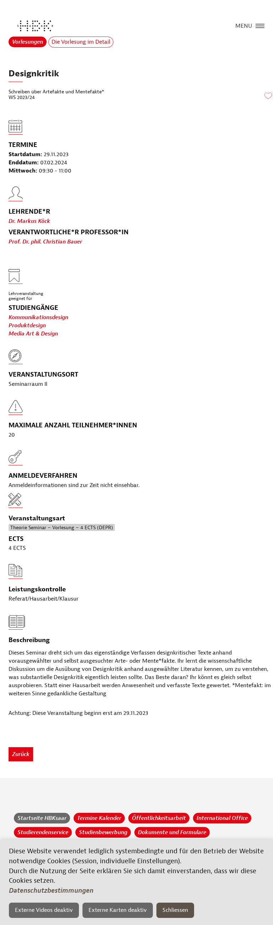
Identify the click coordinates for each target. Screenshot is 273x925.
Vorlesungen (27, 41)
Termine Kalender (99, 818)
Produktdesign (27, 325)
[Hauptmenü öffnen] (260, 25)
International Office (222, 818)
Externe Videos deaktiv (44, 910)
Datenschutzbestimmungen (51, 890)
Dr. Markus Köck (29, 221)
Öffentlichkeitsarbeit (159, 818)
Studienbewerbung (103, 832)
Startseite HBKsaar (41, 818)
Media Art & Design (33, 333)
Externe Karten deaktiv (118, 910)
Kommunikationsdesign (38, 317)
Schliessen (175, 910)
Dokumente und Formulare (172, 832)
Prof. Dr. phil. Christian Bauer (45, 241)
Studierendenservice (42, 832)
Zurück (21, 754)
